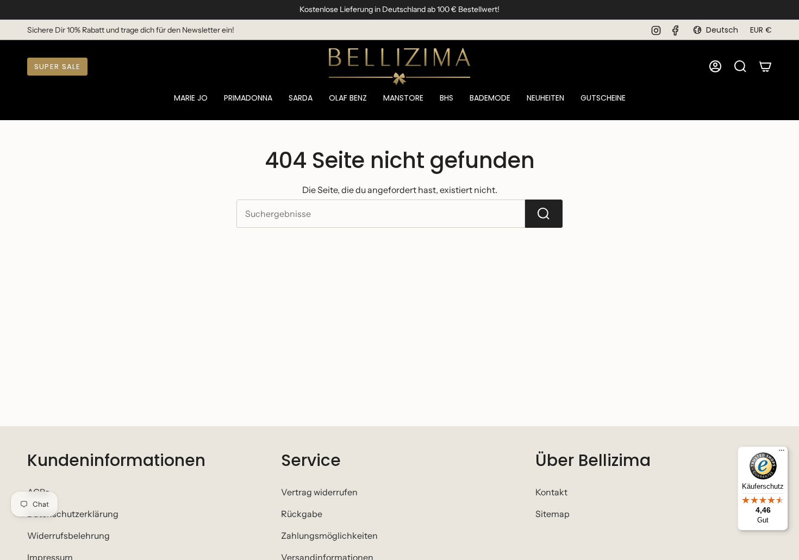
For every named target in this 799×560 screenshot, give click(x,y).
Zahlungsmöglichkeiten (329, 535)
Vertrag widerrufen (319, 492)
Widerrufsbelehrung (68, 535)
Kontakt (551, 492)
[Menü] (781, 452)
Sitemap (552, 513)
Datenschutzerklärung (72, 513)
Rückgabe (301, 513)
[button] (191, 98)
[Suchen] (544, 214)
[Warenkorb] (765, 66)
